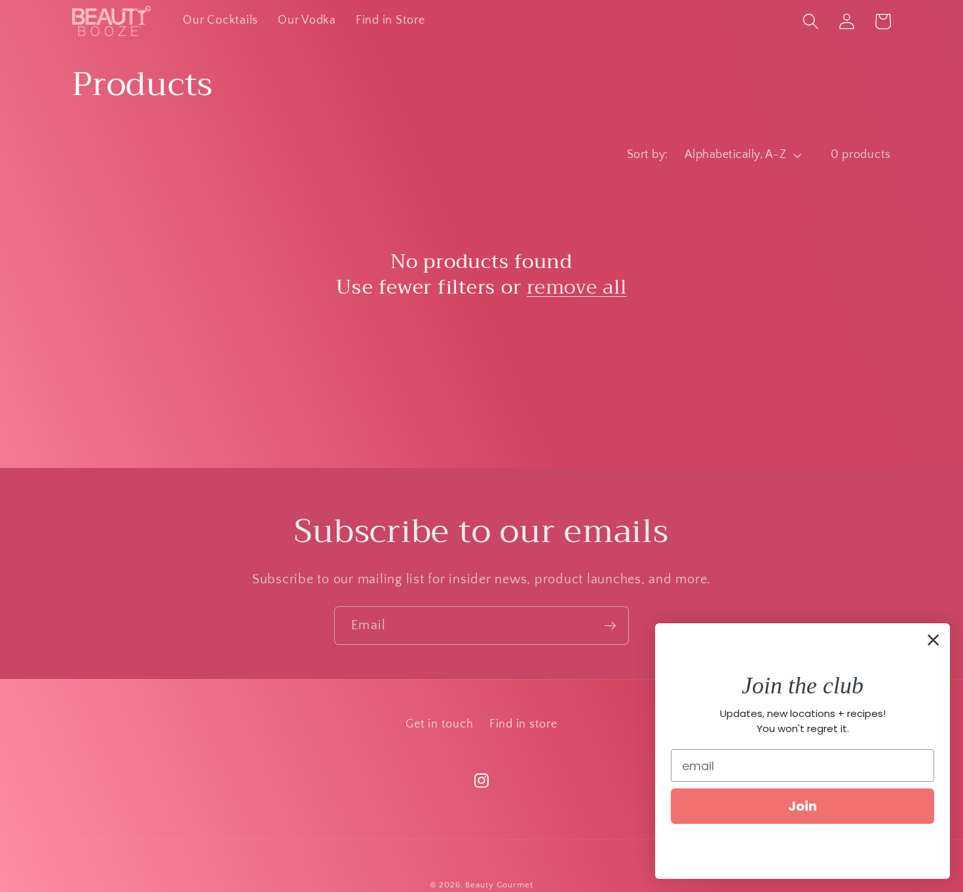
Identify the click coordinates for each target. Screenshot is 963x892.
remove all (577, 287)
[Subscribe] (610, 625)
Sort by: (647, 154)
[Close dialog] (933, 640)
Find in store (523, 724)
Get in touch (439, 724)
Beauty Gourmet (499, 884)
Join (802, 806)
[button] (811, 21)
